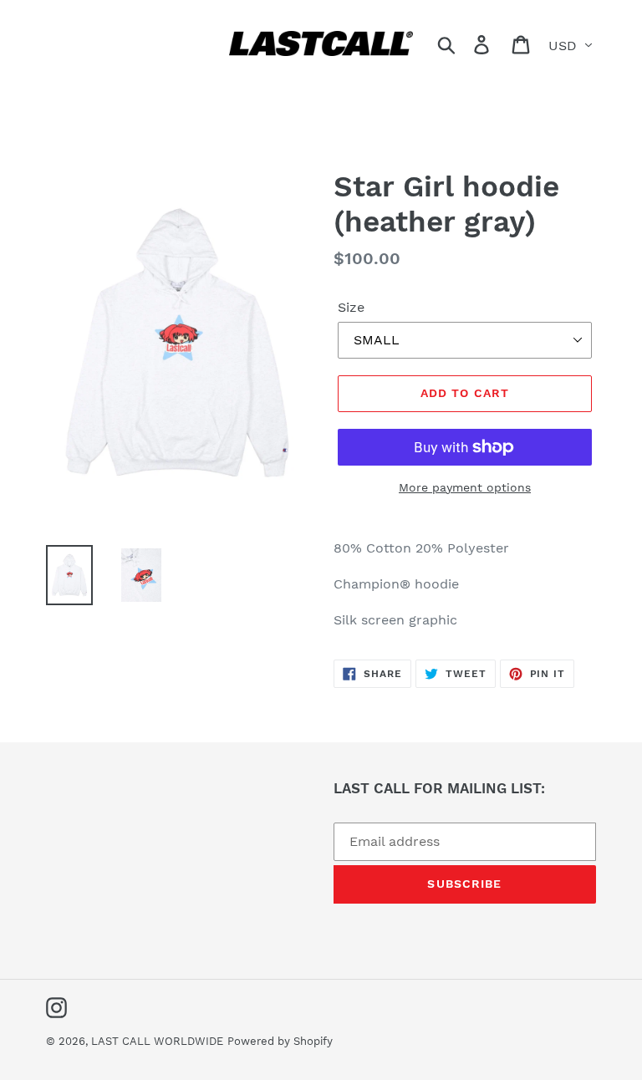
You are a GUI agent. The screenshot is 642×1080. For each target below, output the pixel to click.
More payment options (465, 487)
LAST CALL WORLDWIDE (157, 1041)
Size (351, 307)
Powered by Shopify (280, 1041)
